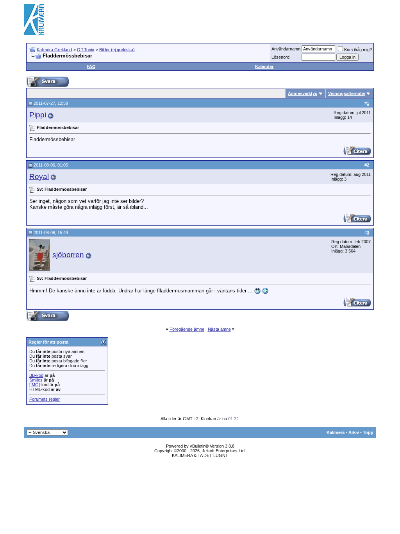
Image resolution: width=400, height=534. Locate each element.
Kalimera (336, 432)
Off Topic (85, 49)
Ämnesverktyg (303, 93)
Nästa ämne (219, 329)
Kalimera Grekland (54, 49)
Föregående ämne (187, 329)
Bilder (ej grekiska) (117, 49)
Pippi (37, 115)
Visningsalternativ (346, 93)
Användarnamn (285, 49)
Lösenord (280, 57)
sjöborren (68, 255)
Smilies (36, 380)
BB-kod (36, 375)
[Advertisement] (233, 19)
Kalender (264, 66)
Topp (368, 432)
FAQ (91, 66)
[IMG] (34, 384)
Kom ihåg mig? (358, 49)
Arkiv (353, 432)
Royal (39, 176)
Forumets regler (44, 399)
